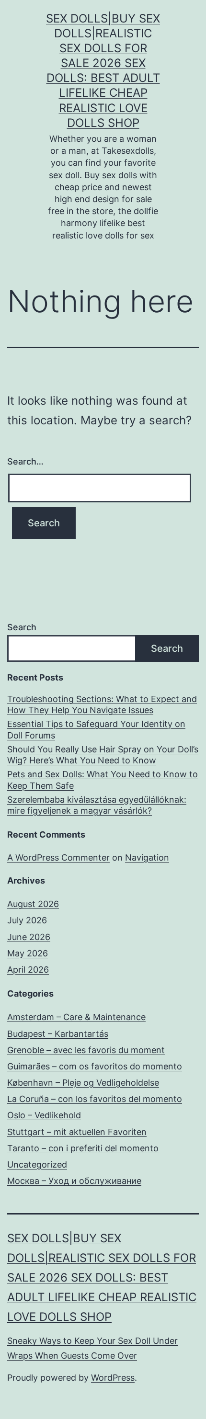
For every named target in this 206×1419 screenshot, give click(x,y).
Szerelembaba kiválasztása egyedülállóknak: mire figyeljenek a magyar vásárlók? (96, 805)
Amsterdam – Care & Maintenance (76, 1017)
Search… (25, 461)
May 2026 (27, 953)
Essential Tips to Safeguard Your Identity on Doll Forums (96, 729)
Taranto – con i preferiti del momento (83, 1148)
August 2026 (33, 904)
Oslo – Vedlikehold (44, 1115)
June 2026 (28, 937)
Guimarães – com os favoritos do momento (94, 1066)
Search (21, 627)
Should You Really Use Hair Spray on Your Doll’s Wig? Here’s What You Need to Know (102, 754)
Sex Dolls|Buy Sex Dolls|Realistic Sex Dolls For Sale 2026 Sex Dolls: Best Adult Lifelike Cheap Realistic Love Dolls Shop (101, 1277)
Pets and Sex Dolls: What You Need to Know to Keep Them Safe (102, 779)
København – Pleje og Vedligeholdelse (83, 1083)
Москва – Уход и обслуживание (74, 1181)
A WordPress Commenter (58, 857)
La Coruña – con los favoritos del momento (94, 1099)
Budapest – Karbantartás (57, 1034)
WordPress (113, 1378)
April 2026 (28, 970)
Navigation (147, 857)
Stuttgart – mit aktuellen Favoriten (77, 1132)
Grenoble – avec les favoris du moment (86, 1050)
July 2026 (27, 920)
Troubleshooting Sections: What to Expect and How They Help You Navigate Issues (102, 704)
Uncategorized (37, 1164)
